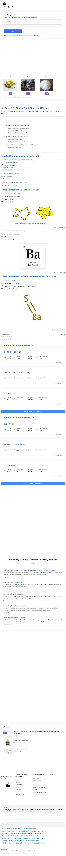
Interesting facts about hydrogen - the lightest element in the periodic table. (29, 570)
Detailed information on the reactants (17, 136)
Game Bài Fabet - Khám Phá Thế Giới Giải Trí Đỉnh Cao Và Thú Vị (21, 836)
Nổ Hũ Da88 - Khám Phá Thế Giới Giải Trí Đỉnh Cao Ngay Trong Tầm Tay (24, 831)
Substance (18, 782)
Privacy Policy (19, 794)
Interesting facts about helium (13, 582)
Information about (14, 148)
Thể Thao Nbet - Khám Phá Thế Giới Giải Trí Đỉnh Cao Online (20, 841)
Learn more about (59, 227)
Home (3, 105)
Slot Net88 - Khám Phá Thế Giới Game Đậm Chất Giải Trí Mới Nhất (22, 833)
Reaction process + (15, 130)
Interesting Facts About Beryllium (15, 606)
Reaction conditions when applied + (20, 128)
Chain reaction (37, 778)
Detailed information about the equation (18, 125)
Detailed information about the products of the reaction (22, 145)
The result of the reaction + (18, 133)
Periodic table (37, 781)
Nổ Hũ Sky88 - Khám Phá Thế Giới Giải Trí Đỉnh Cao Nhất (19, 829)
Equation (10, 105)
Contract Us (19, 792)
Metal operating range (39, 792)
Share (61, 335)
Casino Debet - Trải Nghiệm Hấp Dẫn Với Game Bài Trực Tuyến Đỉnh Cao (24, 838)
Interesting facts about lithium (13, 594)
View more (59, 362)
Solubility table (37, 790)
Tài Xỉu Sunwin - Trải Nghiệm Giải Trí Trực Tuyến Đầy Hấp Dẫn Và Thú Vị (24, 843)
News (17, 787)
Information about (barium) (16, 141)
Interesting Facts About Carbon (14, 618)
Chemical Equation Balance (31, 851)
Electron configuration (39, 787)
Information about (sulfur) (16, 139)
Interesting (18, 785)
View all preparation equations (33, 411)
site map (18, 789)
